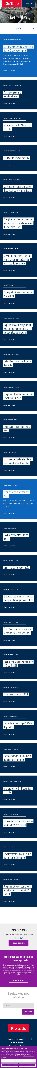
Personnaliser (9, 1065)
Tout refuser (27, 1065)
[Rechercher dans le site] (32, 3)
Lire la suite (9, 70)
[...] (21, 64)
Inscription (18, 980)
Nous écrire (18, 943)
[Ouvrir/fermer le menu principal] (27, 3)
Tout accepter (18, 1061)
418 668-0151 (19, 938)
